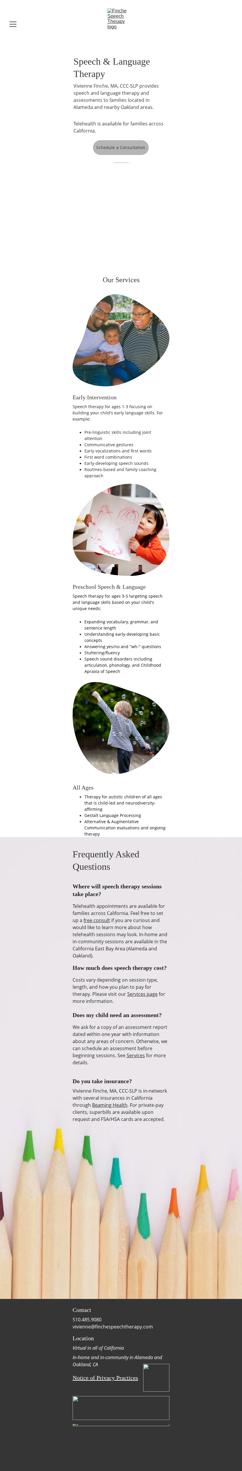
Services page (142, 994)
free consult (97, 920)
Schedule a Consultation (120, 147)
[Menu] (13, 24)
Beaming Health (109, 1105)
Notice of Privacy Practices (105, 1377)
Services (136, 1055)
